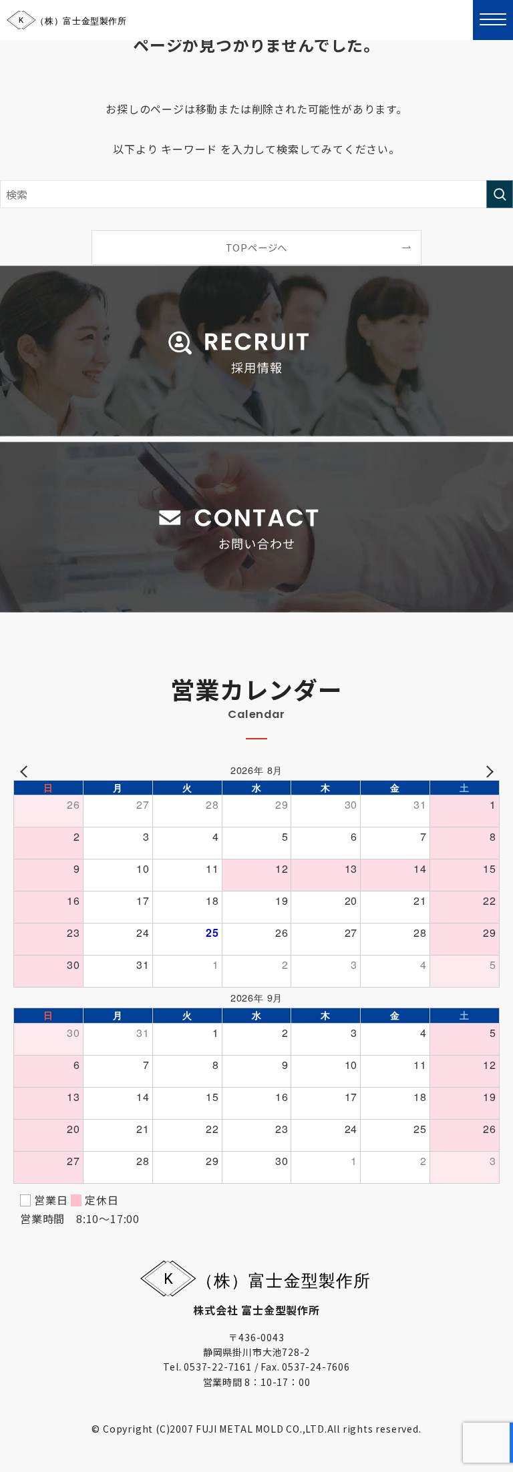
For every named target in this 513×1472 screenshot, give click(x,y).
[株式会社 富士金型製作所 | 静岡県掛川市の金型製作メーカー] (67, 20)
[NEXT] (487, 770)
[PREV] (26, 770)
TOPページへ (257, 247)
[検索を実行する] (499, 194)
